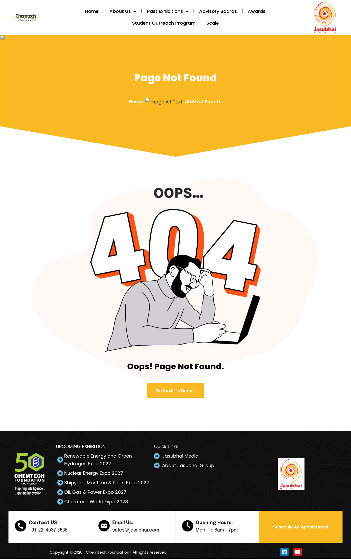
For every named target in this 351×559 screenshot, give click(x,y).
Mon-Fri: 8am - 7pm (217, 530)
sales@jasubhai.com (135, 530)
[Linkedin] (284, 552)
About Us (120, 11)
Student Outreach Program (164, 23)
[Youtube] (297, 552)
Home (92, 11)
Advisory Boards (218, 11)
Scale (212, 23)
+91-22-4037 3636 (48, 530)
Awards (256, 11)
